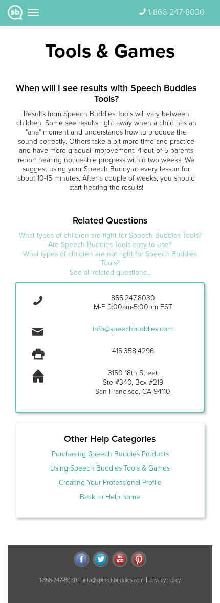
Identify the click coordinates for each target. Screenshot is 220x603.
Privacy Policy (165, 580)
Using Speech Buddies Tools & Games (110, 468)
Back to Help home (110, 497)
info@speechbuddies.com (133, 329)
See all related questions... (110, 272)
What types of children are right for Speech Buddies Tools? (110, 235)
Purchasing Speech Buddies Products (110, 454)
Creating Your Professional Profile (110, 482)
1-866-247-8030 (176, 12)
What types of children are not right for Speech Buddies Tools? (110, 258)
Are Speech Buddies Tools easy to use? (110, 244)
